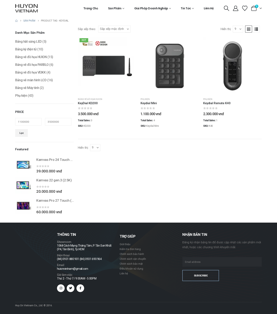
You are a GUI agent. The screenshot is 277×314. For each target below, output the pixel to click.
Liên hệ (209, 8)
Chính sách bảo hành (132, 254)
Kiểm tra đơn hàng (130, 249)
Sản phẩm (114, 8)
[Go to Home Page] (16, 20)
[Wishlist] (245, 8)
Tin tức (186, 8)
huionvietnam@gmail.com (72, 268)
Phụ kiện (145, 99)
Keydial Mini (149, 103)
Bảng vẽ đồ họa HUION (90, 99)
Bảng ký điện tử (26, 49)
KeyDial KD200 (88, 103)
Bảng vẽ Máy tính (27, 88)
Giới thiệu (125, 244)
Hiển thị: (226, 29)
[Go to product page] (23, 164)
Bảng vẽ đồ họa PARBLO (32, 65)
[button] (226, 8)
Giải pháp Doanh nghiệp (151, 8)
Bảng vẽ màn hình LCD (30, 80)
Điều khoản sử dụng (131, 268)
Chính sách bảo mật (131, 263)
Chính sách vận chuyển (133, 258)
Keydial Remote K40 (216, 103)
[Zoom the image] (26, 258)
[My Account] (235, 8)
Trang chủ (90, 8)
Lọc (21, 133)
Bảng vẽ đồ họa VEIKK (30, 72)
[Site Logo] (26, 8)
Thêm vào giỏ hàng (110, 91)
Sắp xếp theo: (87, 29)
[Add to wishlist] (130, 43)
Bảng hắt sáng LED (28, 41)
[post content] (107, 66)
